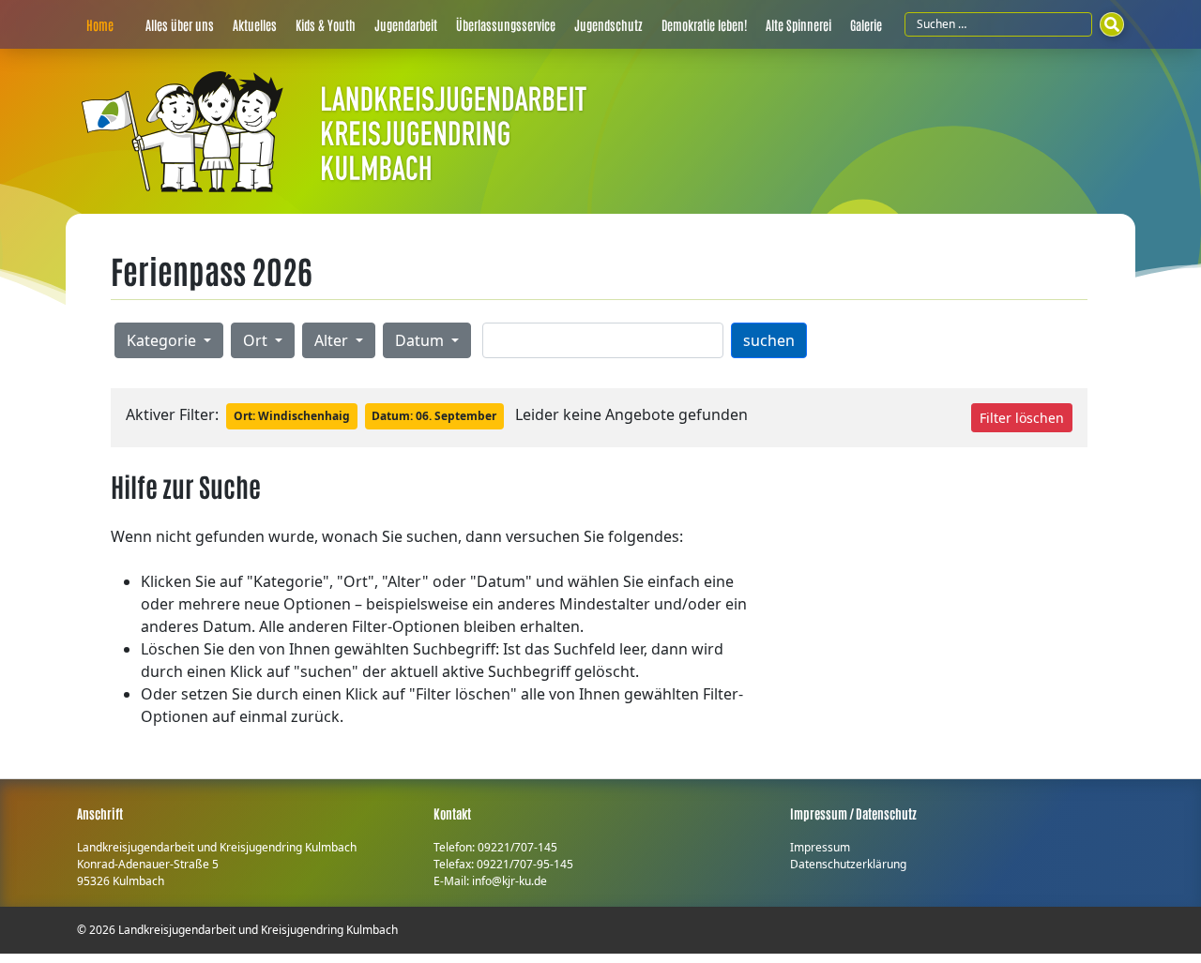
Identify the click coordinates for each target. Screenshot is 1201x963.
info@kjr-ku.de (509, 881)
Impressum (820, 847)
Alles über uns (179, 24)
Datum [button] (421, 340)
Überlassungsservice (505, 24)
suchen (769, 340)
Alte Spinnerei (798, 24)
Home (100, 24)
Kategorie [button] (163, 340)
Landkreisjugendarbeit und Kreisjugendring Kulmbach (258, 930)
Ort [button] (257, 340)
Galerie (866, 24)
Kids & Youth (326, 24)
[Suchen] (1112, 24)
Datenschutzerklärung (848, 864)
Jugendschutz (608, 24)
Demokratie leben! (704, 24)
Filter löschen (1022, 418)
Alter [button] (333, 340)
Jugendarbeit (405, 24)
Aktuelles (255, 24)
